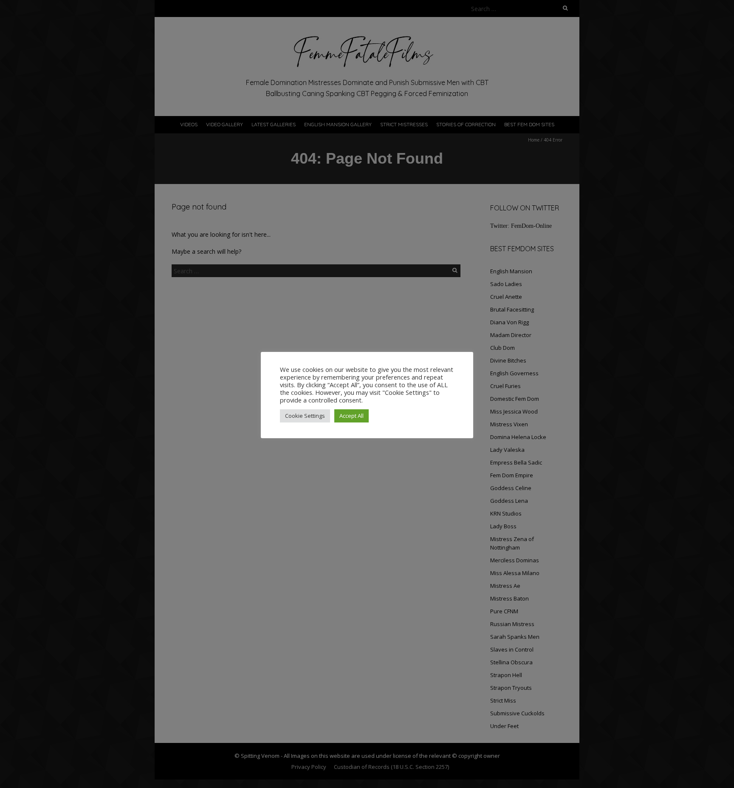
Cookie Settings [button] (305, 416)
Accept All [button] (351, 416)
